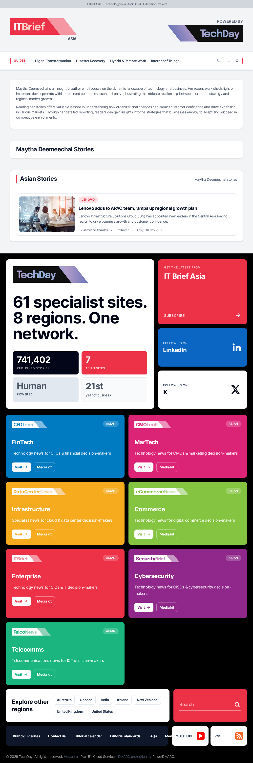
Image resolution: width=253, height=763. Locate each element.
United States (102, 711)
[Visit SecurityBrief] (161, 559)
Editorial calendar (88, 736)
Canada (86, 700)
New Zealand (147, 700)
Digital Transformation (53, 61)
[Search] (237, 61)
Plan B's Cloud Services (98, 756)
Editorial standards (125, 736)
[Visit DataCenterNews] (39, 492)
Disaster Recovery (90, 61)
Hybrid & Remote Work (128, 61)
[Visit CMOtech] (161, 424)
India (105, 700)
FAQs (152, 736)
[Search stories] (237, 705)
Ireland (122, 700)
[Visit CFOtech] (39, 424)
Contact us (57, 736)
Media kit (44, 467)
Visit (18, 467)
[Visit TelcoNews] (39, 632)
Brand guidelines (26, 736)
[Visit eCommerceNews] (161, 492)
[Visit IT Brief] (39, 559)
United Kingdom (70, 711)
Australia (64, 700)
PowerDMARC (163, 756)
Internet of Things (165, 61)
